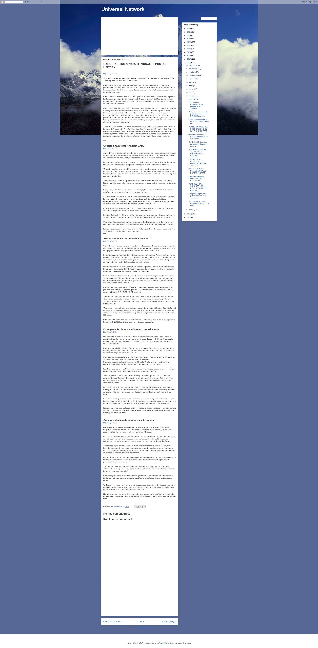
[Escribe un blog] (138, 507)
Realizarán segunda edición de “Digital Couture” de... (196, 178)
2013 (189, 217)
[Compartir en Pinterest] (145, 507)
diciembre (193, 65)
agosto (192, 79)
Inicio (142, 621)
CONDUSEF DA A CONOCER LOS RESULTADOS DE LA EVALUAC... (197, 187)
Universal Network (122, 9)
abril (191, 92)
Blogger (187, 643)
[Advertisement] (139, 35)
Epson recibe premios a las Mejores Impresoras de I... (198, 121)
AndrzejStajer (164, 643)
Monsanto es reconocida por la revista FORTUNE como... (198, 114)
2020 (189, 49)
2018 (189, 56)
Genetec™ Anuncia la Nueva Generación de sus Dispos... (198, 136)
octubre (192, 72)
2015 (189, 214)
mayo (191, 89)
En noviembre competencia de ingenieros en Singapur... (195, 105)
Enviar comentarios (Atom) (145, 628)
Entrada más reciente (112, 621)
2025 (189, 32)
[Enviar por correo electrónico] (135, 507)
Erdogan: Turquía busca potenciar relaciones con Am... (197, 196)
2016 (189, 62)
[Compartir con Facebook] (142, 507)
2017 (189, 59)
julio (191, 82)
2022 (189, 42)
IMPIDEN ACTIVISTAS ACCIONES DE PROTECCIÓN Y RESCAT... (197, 153)
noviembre (193, 69)
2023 (189, 39)
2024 (189, 35)
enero (191, 210)
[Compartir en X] (140, 507)
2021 (189, 45)
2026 (189, 28)
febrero (192, 99)
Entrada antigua (169, 621)
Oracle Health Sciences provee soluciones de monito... (197, 144)
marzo (191, 96)
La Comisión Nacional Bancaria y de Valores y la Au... (198, 203)
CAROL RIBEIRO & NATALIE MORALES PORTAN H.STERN (197, 171)
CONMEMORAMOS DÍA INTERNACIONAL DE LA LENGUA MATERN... (198, 129)
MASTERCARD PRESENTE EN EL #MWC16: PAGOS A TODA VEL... (197, 162)
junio (191, 86)
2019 (189, 52)
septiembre (193, 75)
